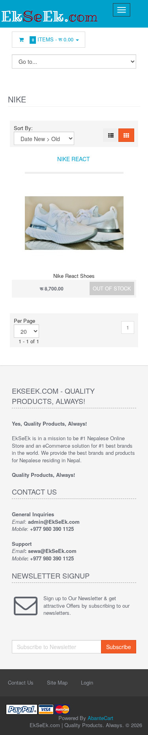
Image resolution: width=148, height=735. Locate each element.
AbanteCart (100, 718)
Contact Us (21, 682)
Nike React (73, 159)
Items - (53, 39)
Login (87, 682)
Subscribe (118, 647)
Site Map (57, 682)
